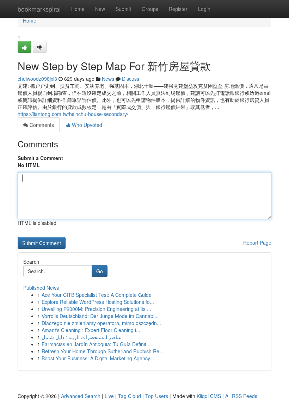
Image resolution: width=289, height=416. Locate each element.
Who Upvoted (86, 124)
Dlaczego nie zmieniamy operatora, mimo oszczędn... (101, 322)
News (108, 78)
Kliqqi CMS (209, 395)
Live (109, 395)
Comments (41, 124)
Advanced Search (80, 395)
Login (204, 8)
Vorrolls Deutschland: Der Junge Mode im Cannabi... (100, 315)
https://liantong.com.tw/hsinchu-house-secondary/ (73, 113)
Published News (41, 287)
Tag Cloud (129, 395)
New (100, 8)
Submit (123, 8)
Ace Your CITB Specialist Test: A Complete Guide (97, 294)
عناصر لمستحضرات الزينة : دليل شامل (81, 337)
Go (99, 271)
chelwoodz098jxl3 (37, 78)
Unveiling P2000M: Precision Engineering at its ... (96, 308)
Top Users (156, 395)
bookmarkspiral (39, 8)
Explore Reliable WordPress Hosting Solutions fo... (98, 301)
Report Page (257, 242)
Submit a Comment (40, 157)
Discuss (130, 78)
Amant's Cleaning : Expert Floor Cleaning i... (91, 330)
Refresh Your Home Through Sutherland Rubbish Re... (103, 351)
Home (78, 8)
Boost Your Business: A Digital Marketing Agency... (98, 358)
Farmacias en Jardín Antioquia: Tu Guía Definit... (96, 344)
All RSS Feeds (241, 395)
